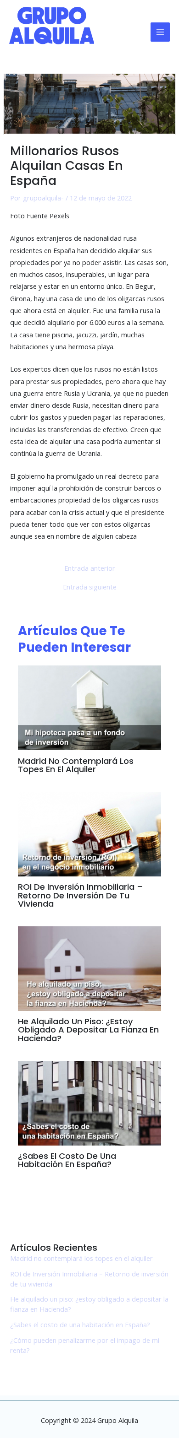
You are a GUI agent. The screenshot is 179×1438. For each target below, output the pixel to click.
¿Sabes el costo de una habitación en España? (67, 1160)
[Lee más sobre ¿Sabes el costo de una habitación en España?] (89, 1102)
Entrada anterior (89, 568)
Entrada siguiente (90, 587)
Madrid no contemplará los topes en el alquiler (76, 765)
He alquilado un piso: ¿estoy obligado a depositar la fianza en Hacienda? (88, 1029)
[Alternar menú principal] (160, 32)
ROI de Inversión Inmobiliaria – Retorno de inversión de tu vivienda (80, 895)
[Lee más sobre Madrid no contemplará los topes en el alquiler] (89, 706)
